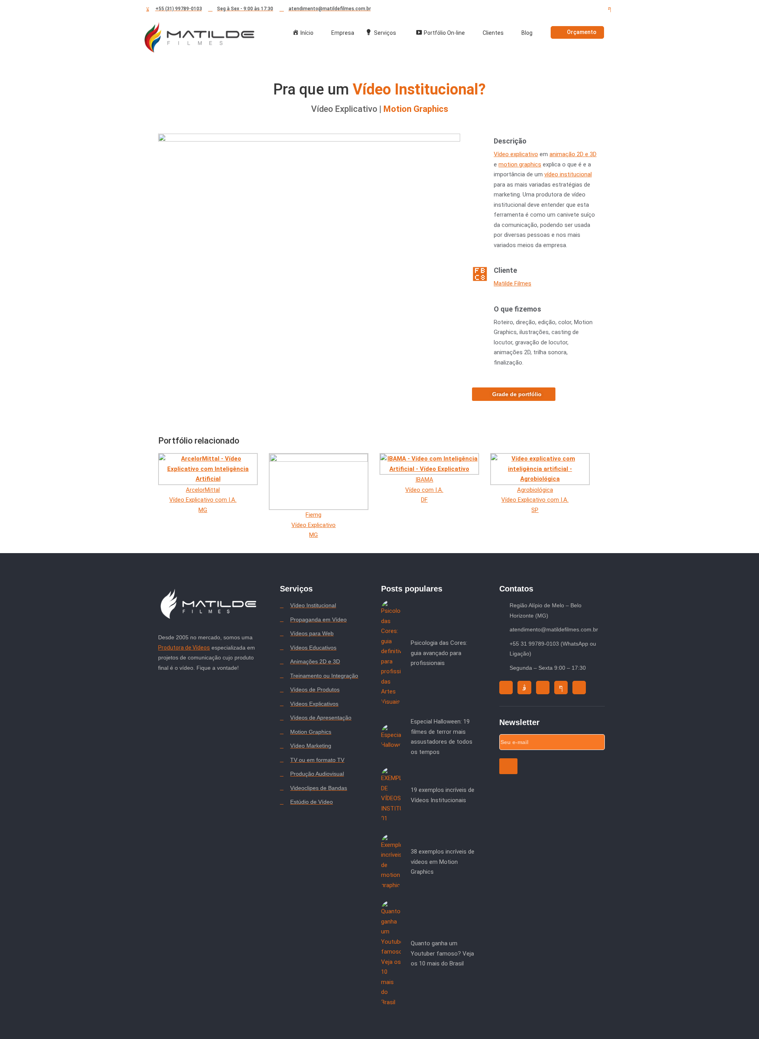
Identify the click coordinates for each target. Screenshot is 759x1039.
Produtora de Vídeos (184, 647)
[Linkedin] (595, 9)
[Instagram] (552, 9)
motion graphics (519, 164)
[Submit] (508, 766)
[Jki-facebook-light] (609, 9)
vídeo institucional (568, 174)
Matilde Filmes (512, 283)
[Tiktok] (567, 9)
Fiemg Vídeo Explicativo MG (313, 524)
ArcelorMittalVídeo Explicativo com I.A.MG (202, 500)
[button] (309, 218)
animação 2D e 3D (573, 154)
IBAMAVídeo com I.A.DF (424, 489)
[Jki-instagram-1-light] (524, 687)
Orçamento (582, 32)
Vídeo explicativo (516, 154)
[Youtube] (581, 9)
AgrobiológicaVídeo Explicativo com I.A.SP (534, 500)
